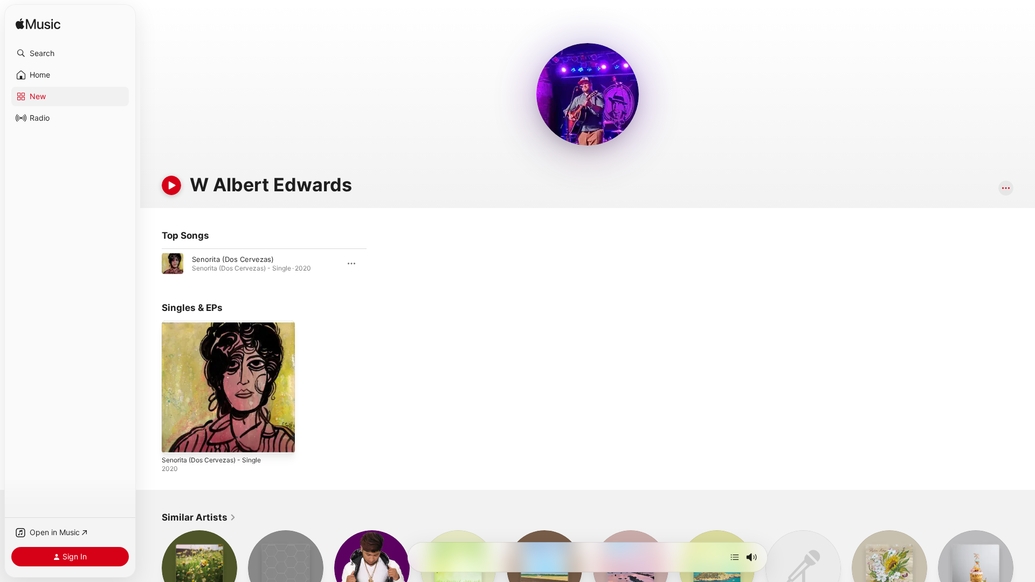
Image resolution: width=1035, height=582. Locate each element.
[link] (199, 517)
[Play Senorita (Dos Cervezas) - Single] (175, 440)
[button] (70, 53)
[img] (38, 24)
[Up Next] (734, 557)
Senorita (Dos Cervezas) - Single (217, 325)
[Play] (171, 185)
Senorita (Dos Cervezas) (233, 259)
